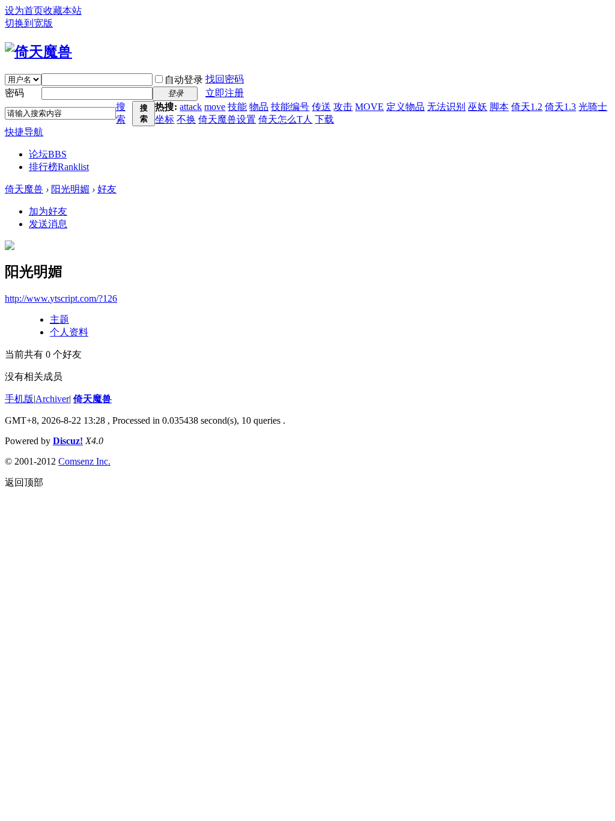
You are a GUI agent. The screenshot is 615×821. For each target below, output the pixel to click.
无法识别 (446, 107)
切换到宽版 (29, 23)
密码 (14, 93)
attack (191, 107)
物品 (258, 107)
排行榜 (59, 167)
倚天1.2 (526, 107)
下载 (324, 119)
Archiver (52, 399)
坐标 (164, 119)
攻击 (343, 107)
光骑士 (592, 107)
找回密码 (224, 79)
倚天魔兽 (24, 189)
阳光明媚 (70, 189)
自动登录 (184, 80)
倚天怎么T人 (285, 119)
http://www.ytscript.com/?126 (61, 298)
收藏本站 (62, 10)
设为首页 (24, 10)
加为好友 (48, 211)
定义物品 (405, 107)
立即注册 (224, 93)
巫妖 (477, 107)
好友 (107, 189)
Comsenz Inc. (84, 461)
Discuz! (68, 441)
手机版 (19, 399)
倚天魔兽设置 (227, 119)
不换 (186, 119)
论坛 (48, 154)
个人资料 (69, 332)
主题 (59, 319)
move (214, 107)
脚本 (499, 107)
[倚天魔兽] (38, 52)
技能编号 (290, 107)
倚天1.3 (560, 107)
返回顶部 (24, 482)
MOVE (369, 107)
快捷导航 (24, 132)
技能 (237, 107)
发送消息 (48, 224)
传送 (321, 107)
